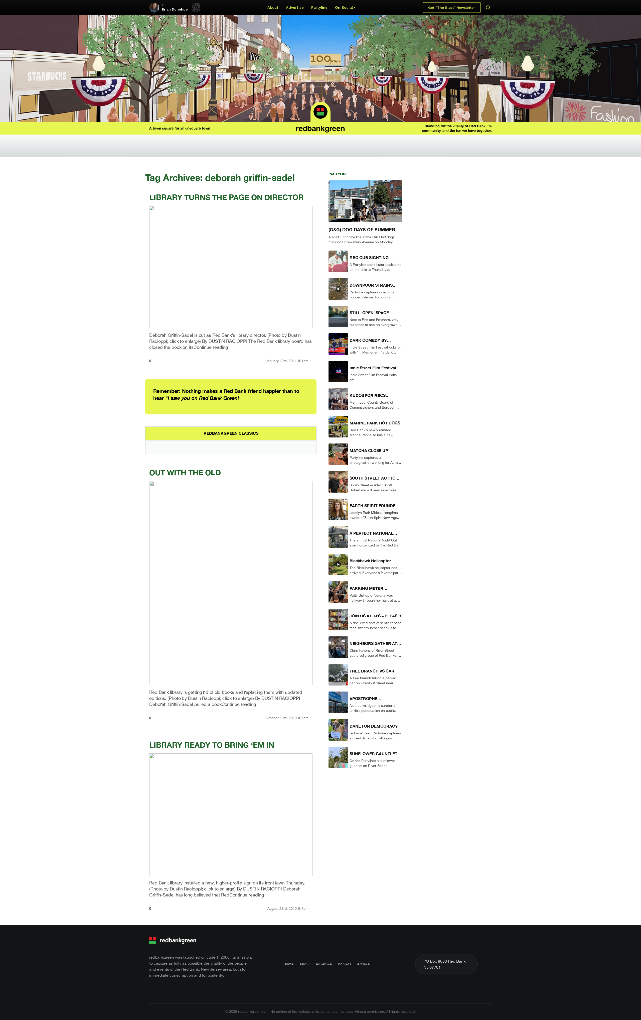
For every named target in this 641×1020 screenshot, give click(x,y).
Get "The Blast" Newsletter (451, 8)
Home (288, 964)
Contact (344, 964)
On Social (344, 7)
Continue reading (211, 347)
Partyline (319, 7)
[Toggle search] (488, 7)
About (272, 7)
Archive (363, 964)
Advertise (295, 7)
